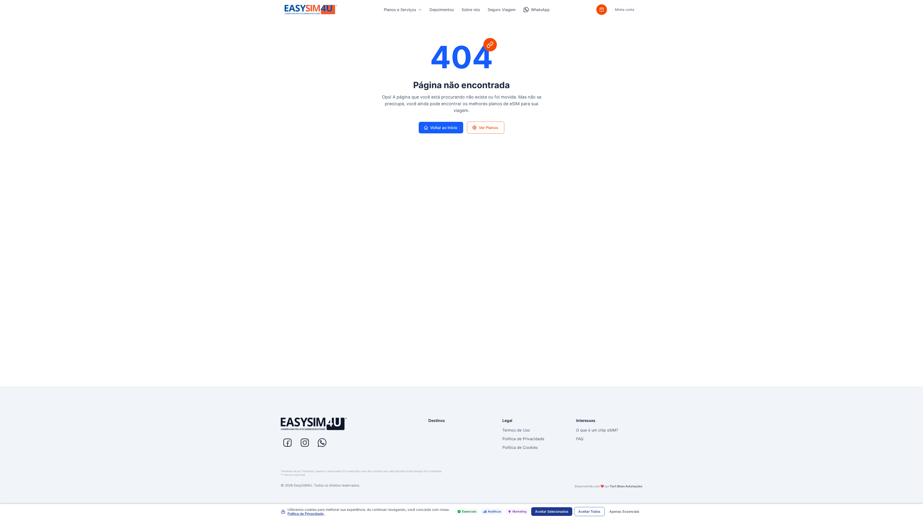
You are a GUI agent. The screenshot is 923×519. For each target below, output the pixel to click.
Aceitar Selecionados (551, 511)
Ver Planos (488, 127)
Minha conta (624, 9)
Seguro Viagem (502, 9)
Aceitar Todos (589, 511)
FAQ (579, 438)
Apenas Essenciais (624, 511)
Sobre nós (471, 9)
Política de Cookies (520, 447)
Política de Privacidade (523, 438)
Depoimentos (442, 9)
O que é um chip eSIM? (597, 430)
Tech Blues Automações (626, 486)
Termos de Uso (516, 430)
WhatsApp (540, 9)
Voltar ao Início (443, 127)
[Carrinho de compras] (601, 9)
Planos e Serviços (400, 9)
